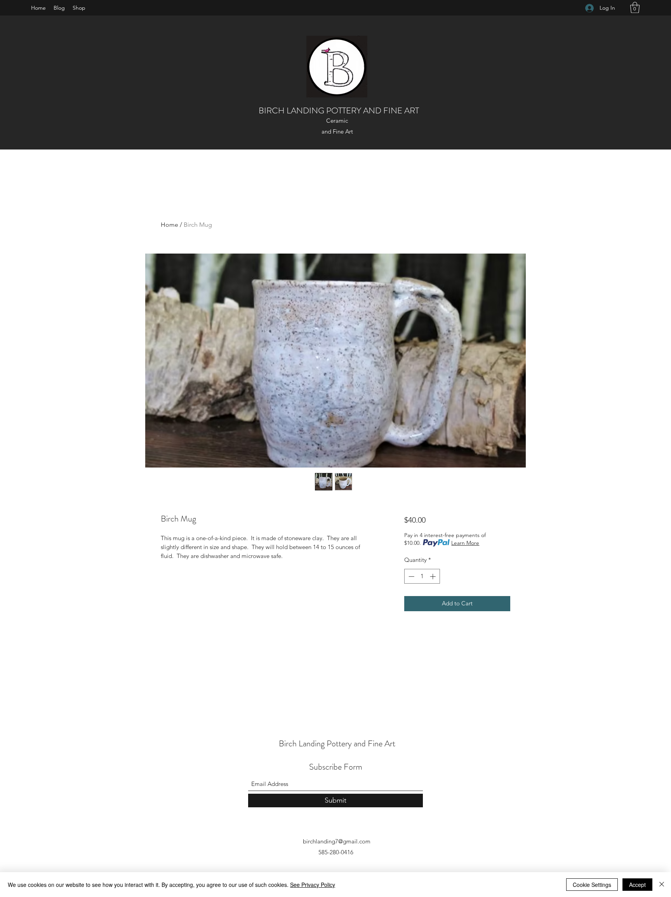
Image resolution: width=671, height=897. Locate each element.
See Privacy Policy (312, 884)
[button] (635, 7)
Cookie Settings (592, 884)
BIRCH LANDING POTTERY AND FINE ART (339, 110)
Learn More (465, 542)
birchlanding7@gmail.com (336, 841)
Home (169, 224)
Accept (637, 884)
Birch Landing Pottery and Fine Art (337, 743)
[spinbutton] (421, 576)
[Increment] (433, 576)
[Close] (661, 884)
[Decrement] (410, 576)
